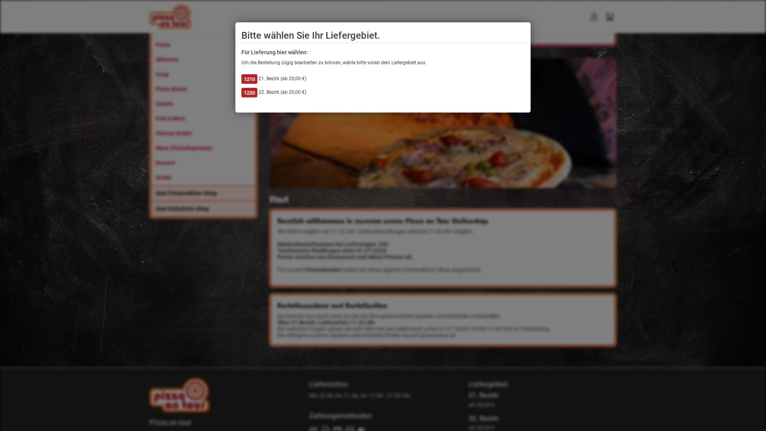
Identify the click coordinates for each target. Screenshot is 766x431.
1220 (249, 93)
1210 (249, 79)
